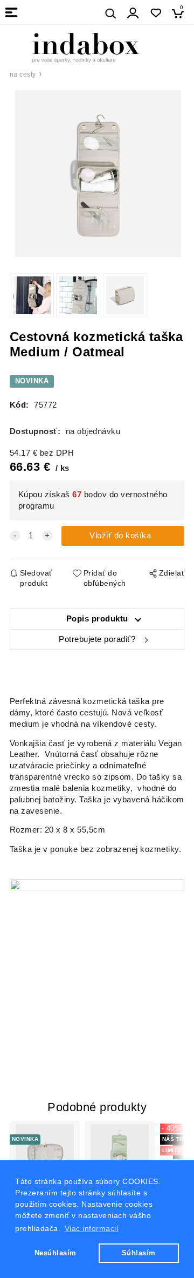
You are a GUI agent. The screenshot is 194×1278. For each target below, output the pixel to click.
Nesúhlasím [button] (55, 1253)
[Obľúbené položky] (155, 13)
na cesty (23, 74)
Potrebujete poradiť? (97, 639)
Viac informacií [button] (92, 1228)
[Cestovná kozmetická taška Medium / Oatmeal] (97, 173)
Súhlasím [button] (139, 1253)
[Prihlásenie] (133, 13)
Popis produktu (97, 618)
